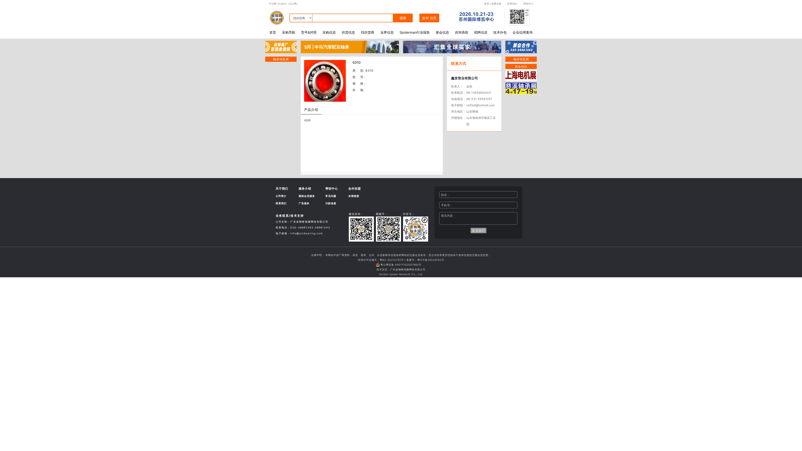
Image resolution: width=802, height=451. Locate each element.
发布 (429, 18)
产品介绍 (311, 110)
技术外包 (500, 32)
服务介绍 (305, 188)
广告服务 (304, 203)
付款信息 (330, 203)
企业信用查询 (523, 32)
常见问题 (330, 196)
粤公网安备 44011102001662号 (401, 264)
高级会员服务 (307, 196)
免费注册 (496, 3)
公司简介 (281, 196)
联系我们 (512, 3)
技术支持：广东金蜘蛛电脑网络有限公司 (401, 269)
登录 (486, 3)
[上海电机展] (521, 74)
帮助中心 (528, 3)
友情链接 (353, 196)
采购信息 (329, 32)
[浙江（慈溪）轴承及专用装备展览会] (521, 88)
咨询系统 (461, 32)
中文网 (272, 3)
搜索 (403, 18)
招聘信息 (480, 32)
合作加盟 (354, 188)
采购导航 (288, 32)
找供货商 (367, 32)
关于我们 (282, 188)
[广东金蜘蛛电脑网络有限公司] (281, 46)
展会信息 (442, 32)
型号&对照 (309, 32)
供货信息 (348, 32)
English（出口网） (288, 3)
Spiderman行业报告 (415, 32)
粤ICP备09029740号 (430, 259)
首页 (272, 32)
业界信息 (387, 32)
